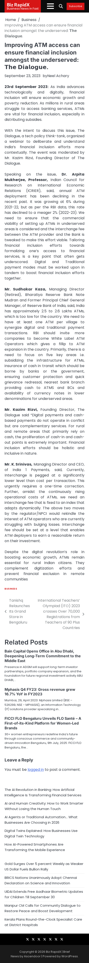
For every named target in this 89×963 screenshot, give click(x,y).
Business (11, 589)
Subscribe (75, 6)
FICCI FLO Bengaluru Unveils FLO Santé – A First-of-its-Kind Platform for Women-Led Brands (43, 723)
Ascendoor (32, 956)
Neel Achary (58, 75)
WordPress (69, 956)
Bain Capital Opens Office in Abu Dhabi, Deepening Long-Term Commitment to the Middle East (43, 656)
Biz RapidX (18, 4)
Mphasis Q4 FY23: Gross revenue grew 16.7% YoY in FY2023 (40, 691)
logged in (36, 769)
